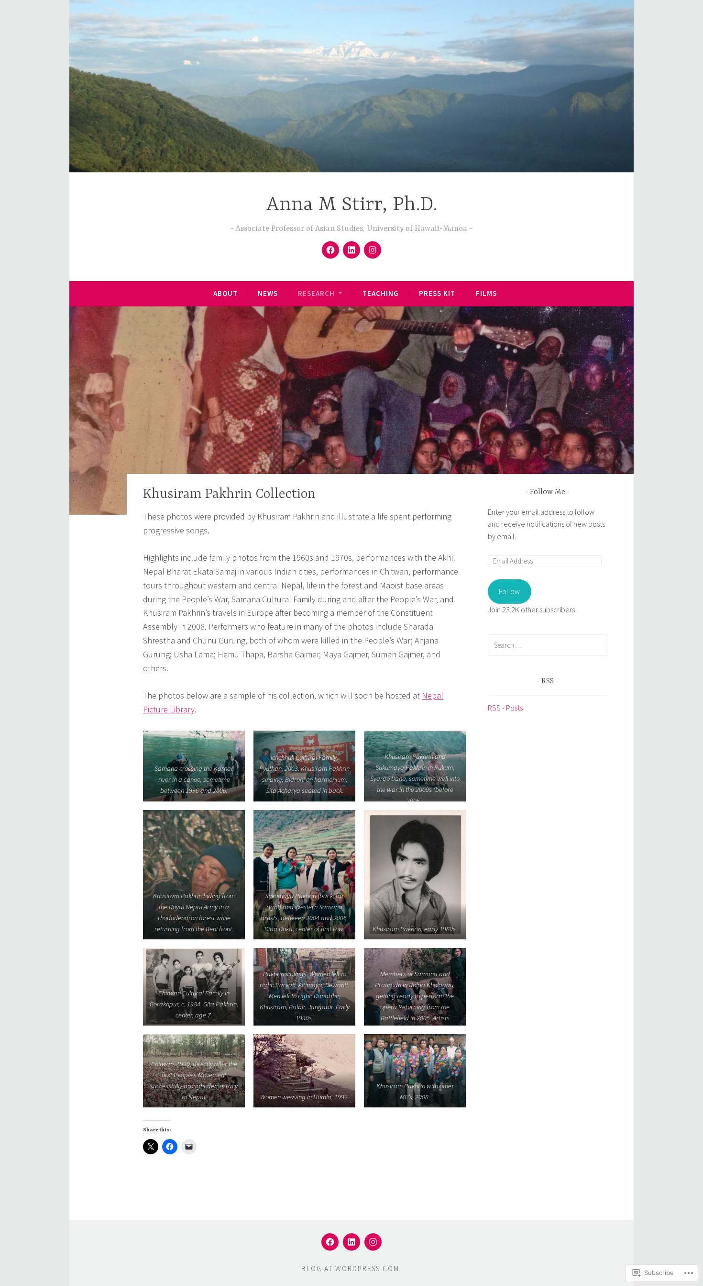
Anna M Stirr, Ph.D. (352, 205)
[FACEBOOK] (330, 1242)
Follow (509, 591)
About (225, 293)
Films (486, 293)
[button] (194, 766)
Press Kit (437, 293)
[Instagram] (372, 250)
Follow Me (548, 492)
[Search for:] (547, 645)
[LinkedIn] (351, 250)
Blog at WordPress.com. (351, 1268)
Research (316, 293)
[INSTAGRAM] (373, 1242)
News (268, 293)
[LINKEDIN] (351, 1242)
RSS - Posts (505, 707)
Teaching (380, 293)
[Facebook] (330, 250)
